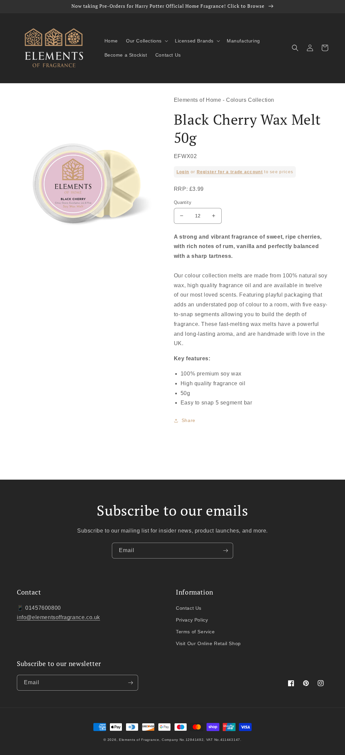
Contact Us (188, 608)
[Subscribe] (225, 550)
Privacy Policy (192, 620)
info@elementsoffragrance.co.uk (58, 617)
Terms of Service (195, 631)
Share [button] (188, 420)
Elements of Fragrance (139, 740)
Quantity (182, 202)
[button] (146, 41)
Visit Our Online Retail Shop (208, 643)
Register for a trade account (230, 172)
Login (183, 172)
